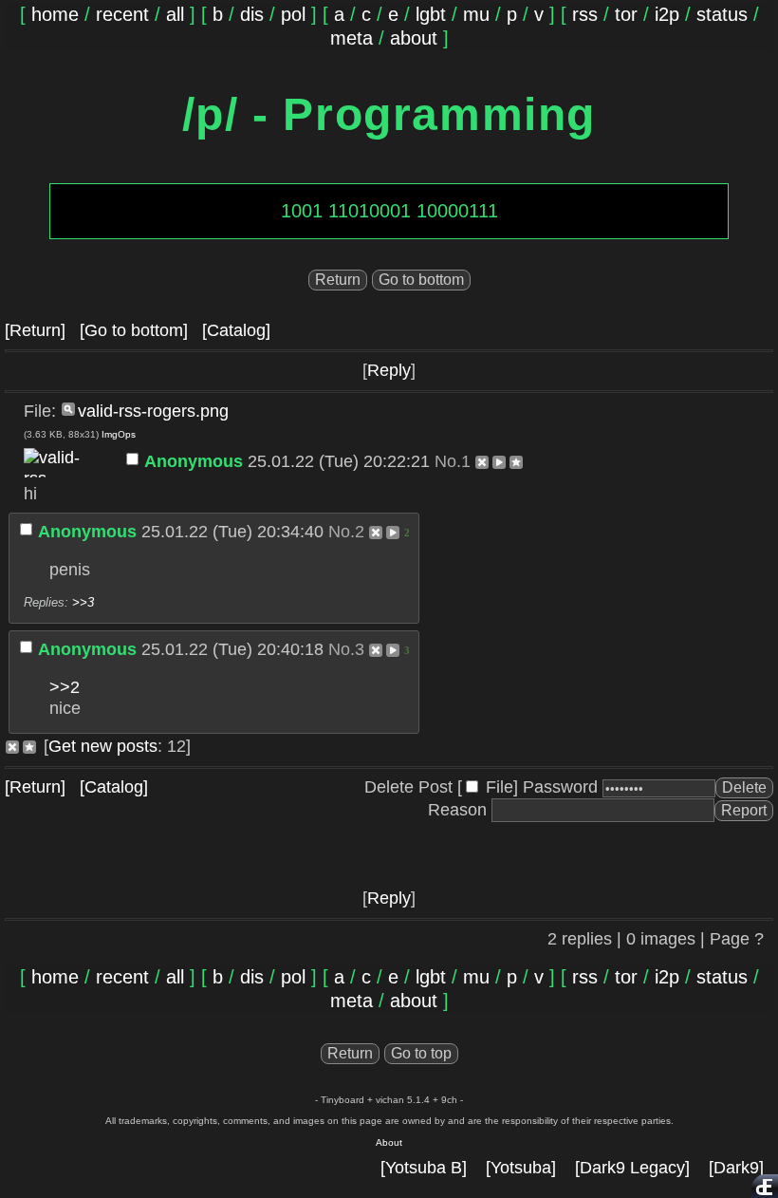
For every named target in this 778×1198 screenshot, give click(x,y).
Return (338, 279)
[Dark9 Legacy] (632, 1167)
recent (122, 14)
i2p (667, 14)
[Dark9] (736, 1167)
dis (252, 14)
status (722, 14)
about (413, 38)
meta (351, 38)
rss (585, 14)
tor (626, 14)
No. (448, 461)
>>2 (64, 687)
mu (476, 14)
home (55, 14)
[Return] (35, 330)
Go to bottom (421, 279)
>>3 (83, 602)
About (389, 1142)
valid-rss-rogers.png (153, 411)
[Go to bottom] (134, 330)
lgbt (431, 14)
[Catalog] (236, 330)
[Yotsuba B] (423, 1167)
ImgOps (119, 434)
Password (560, 786)
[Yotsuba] (521, 1167)
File (499, 786)
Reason (457, 809)
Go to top (421, 1053)
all (175, 14)
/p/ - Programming (389, 114)
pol (293, 14)
